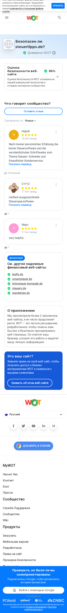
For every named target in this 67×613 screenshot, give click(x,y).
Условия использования (36, 607)
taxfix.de (17, 274)
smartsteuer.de (22, 279)
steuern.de (19, 288)
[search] (59, 17)
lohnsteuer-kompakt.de (27, 283)
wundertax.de (21, 293)
